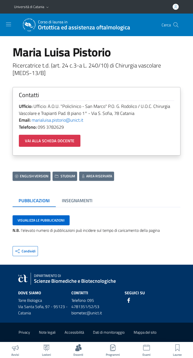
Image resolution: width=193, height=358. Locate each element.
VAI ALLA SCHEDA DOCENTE (49, 141)
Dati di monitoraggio (109, 332)
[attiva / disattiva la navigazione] (9, 24)
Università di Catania (29, 6)
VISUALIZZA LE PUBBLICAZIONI (41, 220)
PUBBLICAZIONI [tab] (34, 200)
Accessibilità (74, 332)
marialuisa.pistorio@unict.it (57, 120)
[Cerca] (176, 25)
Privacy (24, 332)
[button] (47, 7)
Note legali (47, 332)
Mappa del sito (145, 332)
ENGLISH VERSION (34, 176)
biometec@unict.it (86, 313)
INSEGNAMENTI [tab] (77, 200)
